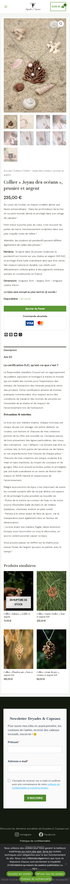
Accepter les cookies (19, 873)
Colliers (17, 170)
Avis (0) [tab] (8, 356)
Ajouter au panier (35, 308)
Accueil (8, 170)
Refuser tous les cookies (50, 873)
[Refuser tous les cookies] (65, 864)
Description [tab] (10, 350)
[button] (61, 24)
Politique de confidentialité (35, 840)
